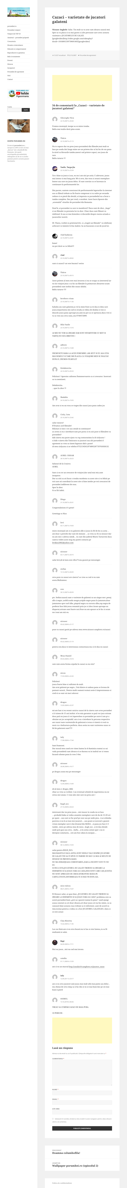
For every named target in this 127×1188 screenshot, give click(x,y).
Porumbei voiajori (13, 30)
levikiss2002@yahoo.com (63, 542)
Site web (55, 1109)
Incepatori (11, 68)
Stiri (9, 76)
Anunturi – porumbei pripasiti (18, 38)
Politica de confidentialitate (62, 1183)
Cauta (9, 107)
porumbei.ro (11, 26)
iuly (62, 975)
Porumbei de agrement (15, 72)
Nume (55, 1089)
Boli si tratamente (13, 57)
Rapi (62, 941)
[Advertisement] (82, 88)
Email (55, 1099)
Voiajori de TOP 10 (14, 34)
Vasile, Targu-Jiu (67, 167)
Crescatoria (11, 41)
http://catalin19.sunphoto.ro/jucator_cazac (87, 966)
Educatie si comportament (16, 49)
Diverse (10, 64)
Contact (10, 79)
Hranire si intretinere (15, 45)
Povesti (10, 60)
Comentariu (58, 1059)
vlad (62, 255)
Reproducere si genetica (16, 53)
